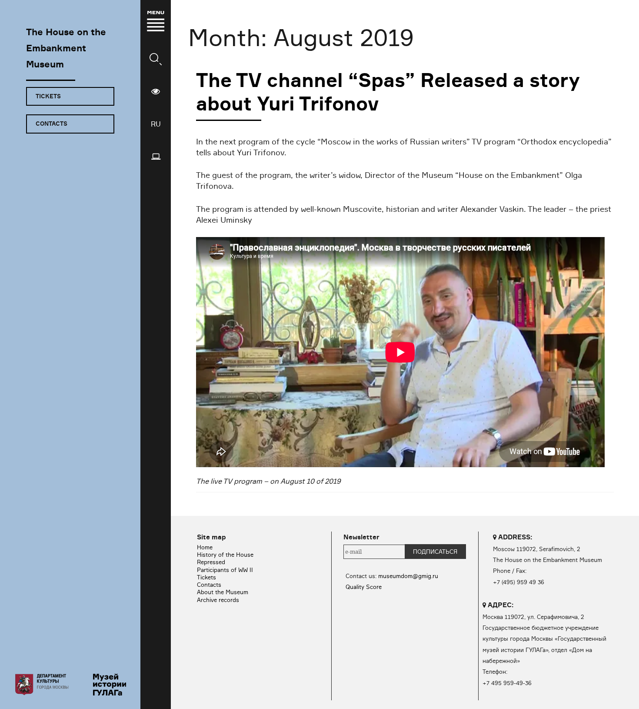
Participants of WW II (225, 569)
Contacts (209, 584)
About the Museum (222, 592)
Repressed (211, 562)
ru (156, 124)
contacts (51, 123)
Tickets (206, 577)
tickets (48, 96)
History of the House (225, 554)
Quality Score (364, 586)
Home (205, 547)
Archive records (218, 599)
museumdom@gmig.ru (408, 575)
